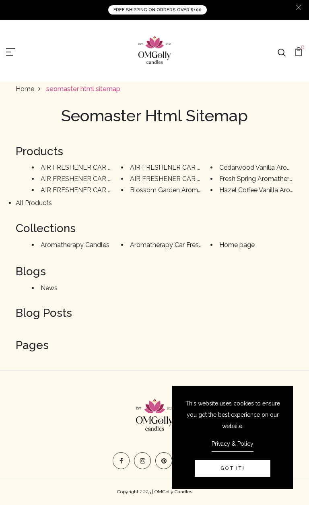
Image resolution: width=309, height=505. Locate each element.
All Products (34, 203)
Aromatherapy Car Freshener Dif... (179, 245)
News (49, 288)
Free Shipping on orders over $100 (157, 9)
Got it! (232, 468)
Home (25, 89)
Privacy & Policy (232, 444)
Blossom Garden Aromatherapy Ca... (184, 190)
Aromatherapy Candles (75, 245)
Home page (237, 245)
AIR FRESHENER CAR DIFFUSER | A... (96, 167)
